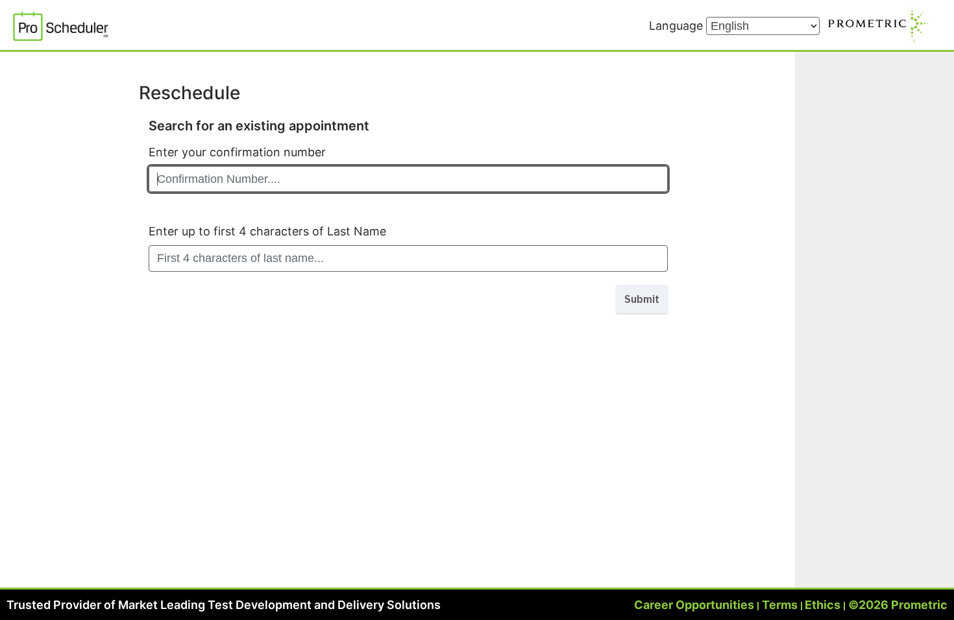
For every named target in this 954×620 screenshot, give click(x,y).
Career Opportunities (694, 605)
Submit (641, 298)
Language (677, 25)
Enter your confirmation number (237, 152)
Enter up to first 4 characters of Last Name (267, 231)
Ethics (822, 605)
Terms (780, 605)
